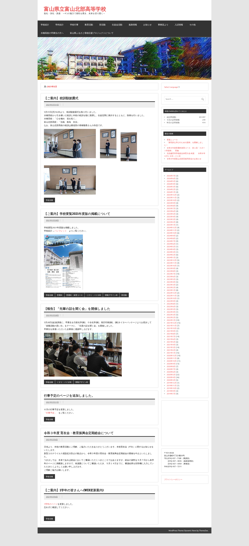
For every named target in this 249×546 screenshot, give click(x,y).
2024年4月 (171, 249)
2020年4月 (171, 377)
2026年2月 (171, 189)
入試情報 (179, 24)
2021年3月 (171, 347)
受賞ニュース (172, 139)
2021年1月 (171, 353)
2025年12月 (172, 195)
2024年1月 (171, 257)
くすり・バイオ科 (94, 295)
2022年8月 (171, 304)
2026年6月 (171, 178)
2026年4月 (171, 184)
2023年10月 (172, 265)
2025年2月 (171, 222)
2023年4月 (171, 282)
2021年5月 (171, 342)
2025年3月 (171, 219)
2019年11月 (172, 385)
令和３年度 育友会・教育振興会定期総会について (79, 433)
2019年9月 (171, 391)
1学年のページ (51, 504)
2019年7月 (171, 393)
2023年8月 (171, 271)
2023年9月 (171, 268)
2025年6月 (171, 211)
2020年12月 (172, 355)
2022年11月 (172, 295)
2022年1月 (171, 320)
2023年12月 (172, 260)
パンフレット (60, 230)
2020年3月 (171, 380)
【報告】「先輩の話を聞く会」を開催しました (77, 308)
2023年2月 (171, 287)
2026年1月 (171, 192)
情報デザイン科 (111, 295)
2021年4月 (171, 344)
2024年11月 (172, 230)
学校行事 (74, 24)
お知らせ (147, 24)
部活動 (102, 24)
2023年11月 (172, 263)
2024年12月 (172, 227)
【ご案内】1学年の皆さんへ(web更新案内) (74, 490)
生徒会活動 (117, 24)
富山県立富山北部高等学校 (75, 8)
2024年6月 (171, 244)
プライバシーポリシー (173, 479)
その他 (192, 24)
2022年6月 (171, 306)
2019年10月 (172, 388)
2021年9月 (171, 331)
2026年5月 (171, 181)
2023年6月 (171, 276)
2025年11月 (172, 197)
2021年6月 (171, 339)
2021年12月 (172, 323)
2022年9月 (171, 301)
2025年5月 (171, 214)
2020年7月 (171, 369)
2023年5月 (171, 279)
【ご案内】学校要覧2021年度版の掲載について (77, 213)
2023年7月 (171, 274)
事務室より (163, 24)
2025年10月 (172, 200)
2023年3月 (171, 284)
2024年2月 (171, 254)
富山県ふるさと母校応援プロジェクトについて (91, 33)
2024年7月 (171, 241)
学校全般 (49, 200)
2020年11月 (172, 358)
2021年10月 (172, 328)
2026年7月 (171, 175)
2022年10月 (172, 298)
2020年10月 (172, 361)
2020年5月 (171, 374)
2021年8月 (171, 333)
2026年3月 (171, 186)
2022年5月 (171, 309)
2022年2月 (171, 317)
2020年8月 (171, 366)
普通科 (59, 295)
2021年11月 (172, 325)
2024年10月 (172, 233)
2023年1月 (171, 290)
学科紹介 (59, 24)
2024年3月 (171, 252)
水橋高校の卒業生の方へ (52, 33)
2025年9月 (171, 203)
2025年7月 (171, 208)
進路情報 (133, 24)
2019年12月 (172, 383)
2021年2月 (171, 350)
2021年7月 (171, 336)
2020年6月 (171, 372)
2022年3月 (171, 314)
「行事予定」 (50, 412)
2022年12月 (172, 293)
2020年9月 (171, 363)
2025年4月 (171, 216)
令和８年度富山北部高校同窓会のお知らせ (184, 158)
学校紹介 (45, 24)
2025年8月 (171, 205)
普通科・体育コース (74, 295)
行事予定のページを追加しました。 (69, 395)
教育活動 (89, 24)
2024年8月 (171, 238)
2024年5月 (171, 246)
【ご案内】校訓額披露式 (61, 98)
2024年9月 (171, 235)
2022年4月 (171, 312)
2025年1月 (171, 225)
